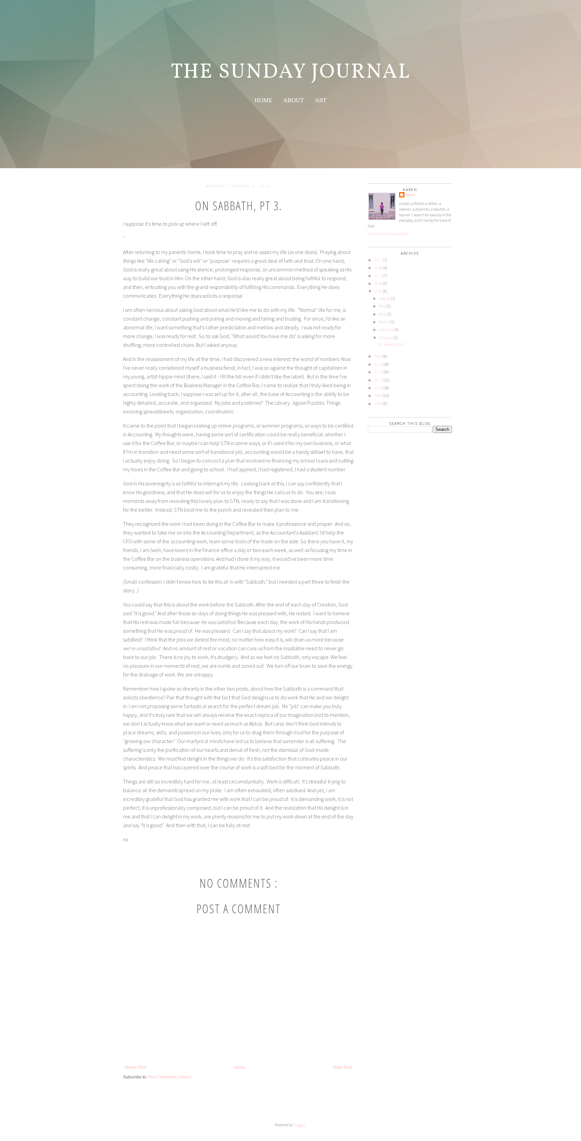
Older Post (342, 1067)
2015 (378, 291)
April (382, 314)
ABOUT (293, 100)
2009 (378, 395)
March (384, 321)
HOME (263, 100)
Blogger (299, 1124)
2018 (378, 267)
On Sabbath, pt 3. (392, 344)
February (386, 329)
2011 (378, 379)
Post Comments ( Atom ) (170, 1077)
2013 (378, 364)
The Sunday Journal (291, 72)
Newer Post (135, 1067)
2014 (378, 356)
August (384, 298)
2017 (378, 275)
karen (410, 194)
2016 (378, 283)
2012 (378, 371)
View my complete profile (388, 233)
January (385, 337)
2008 (378, 403)
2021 (378, 259)
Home (239, 1067)
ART (320, 100)
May (382, 305)
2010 (378, 387)
